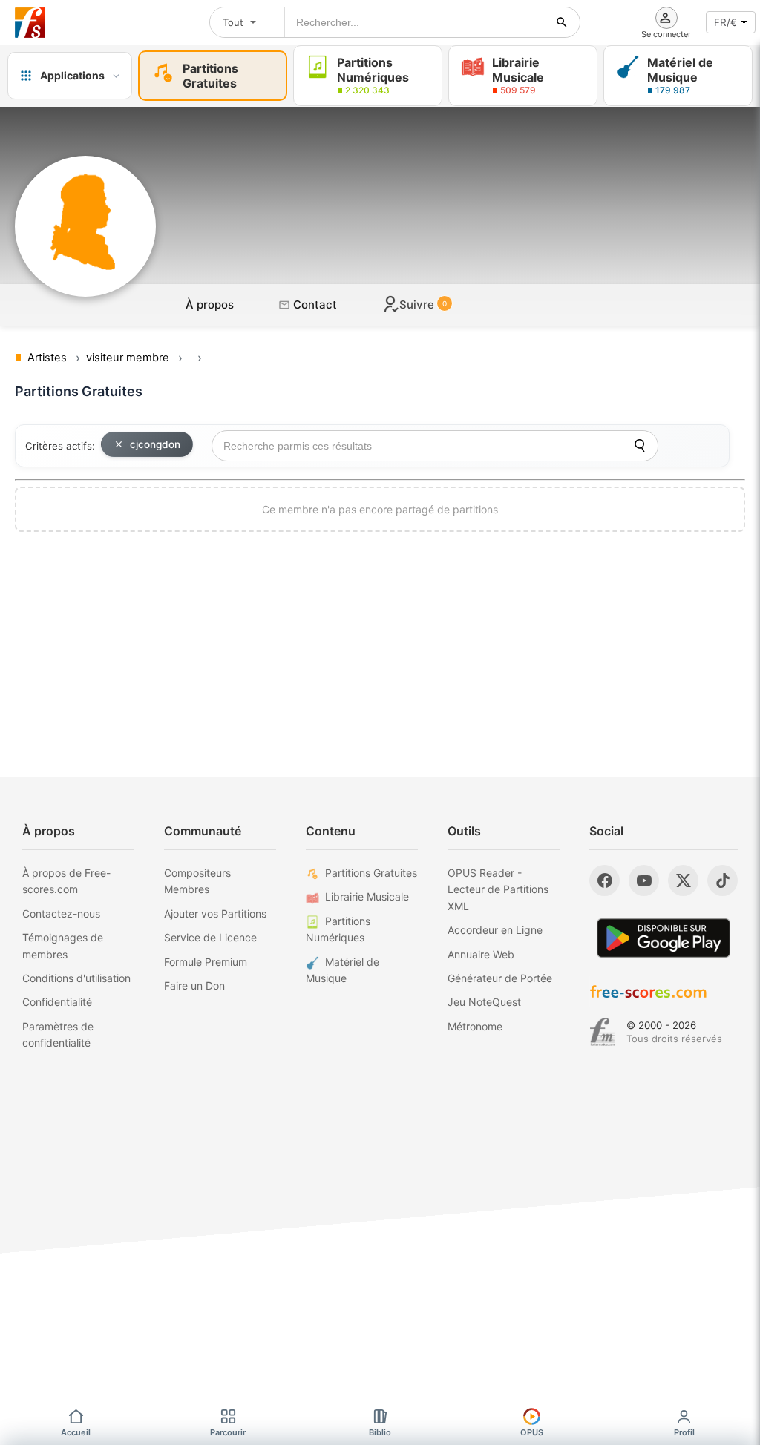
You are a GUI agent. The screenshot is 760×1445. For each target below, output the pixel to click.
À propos (210, 304)
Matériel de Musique (342, 969)
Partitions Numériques (338, 929)
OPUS (531, 1432)
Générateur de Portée (500, 978)
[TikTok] (722, 880)
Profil (684, 1432)
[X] (683, 880)
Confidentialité (57, 1001)
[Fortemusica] (602, 1032)
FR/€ (725, 22)
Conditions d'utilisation (76, 978)
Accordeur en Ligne (495, 930)
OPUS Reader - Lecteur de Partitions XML (498, 889)
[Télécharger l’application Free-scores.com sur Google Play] (663, 938)
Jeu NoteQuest (484, 1001)
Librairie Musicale (367, 896)
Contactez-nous (61, 913)
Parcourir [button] (228, 1432)
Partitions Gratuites (371, 872)
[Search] (640, 446)
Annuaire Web (481, 954)
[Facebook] (604, 880)
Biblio (380, 1432)
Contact (313, 304)
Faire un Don (194, 985)
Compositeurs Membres (197, 880)
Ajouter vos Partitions (215, 913)
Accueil (76, 1432)
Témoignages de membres (62, 945)
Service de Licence (210, 937)
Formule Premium (205, 961)
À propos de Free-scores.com (66, 880)
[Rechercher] (562, 22)
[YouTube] (644, 880)
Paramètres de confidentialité (58, 1034)
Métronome (475, 1026)
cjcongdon (155, 444)
